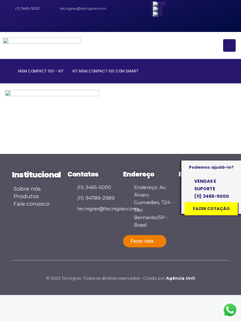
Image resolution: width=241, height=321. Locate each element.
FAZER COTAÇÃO (211, 209)
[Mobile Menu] (229, 45)
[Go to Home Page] (7, 71)
